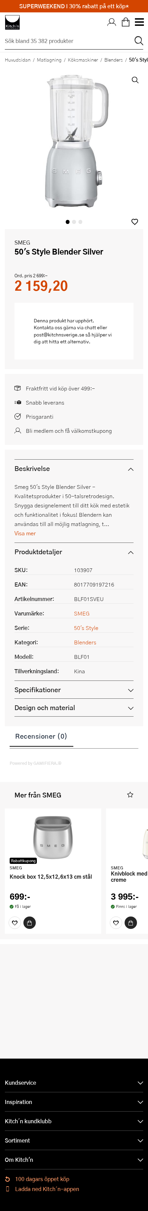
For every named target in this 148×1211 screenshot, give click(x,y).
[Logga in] (111, 22)
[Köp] (29, 923)
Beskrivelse (32, 468)
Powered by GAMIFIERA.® (36, 763)
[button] (134, 221)
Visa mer (25, 533)
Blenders (113, 59)
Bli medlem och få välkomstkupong (69, 431)
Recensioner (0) (41, 736)
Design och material (44, 707)
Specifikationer (37, 690)
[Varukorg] (125, 22)
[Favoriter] (15, 923)
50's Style (86, 628)
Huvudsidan (18, 59)
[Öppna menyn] (139, 22)
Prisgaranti (39, 416)
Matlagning (49, 59)
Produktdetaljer (38, 552)
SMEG (22, 242)
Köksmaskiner (83, 59)
